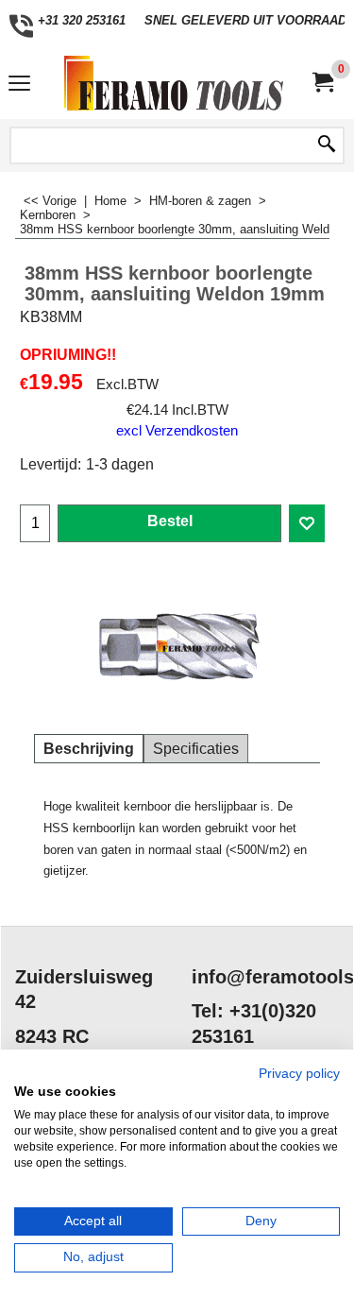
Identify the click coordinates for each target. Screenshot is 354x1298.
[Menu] (19, 85)
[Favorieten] (307, 523)
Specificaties (196, 749)
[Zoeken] (326, 145)
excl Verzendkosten (177, 430)
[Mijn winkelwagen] (322, 82)
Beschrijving (88, 749)
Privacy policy (299, 1074)
